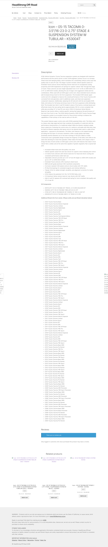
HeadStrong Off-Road (24, 4)
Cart (24, 13)
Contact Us (37, 13)
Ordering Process (66, 13)
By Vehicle (15, 13)
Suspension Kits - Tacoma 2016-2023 (49, 18)
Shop (30, 13)
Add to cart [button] (25, 497)
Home (14, 18)
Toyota (19, 18)
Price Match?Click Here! (71, 46)
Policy (56, 13)
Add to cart (60, 53)
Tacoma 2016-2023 (33, 18)
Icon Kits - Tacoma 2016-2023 (67, 18)
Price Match (47, 13)
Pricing (37, 540)
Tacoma (24, 18)
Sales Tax (43, 540)
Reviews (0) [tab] (15, 78)
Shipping (14, 540)
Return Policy (22, 540)
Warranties (30, 540)
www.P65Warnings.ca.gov (57, 516)
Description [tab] (15, 73)
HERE (44, 520)
